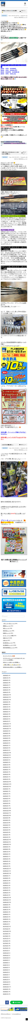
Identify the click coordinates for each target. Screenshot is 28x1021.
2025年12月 (6, 694)
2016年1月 (5, 979)
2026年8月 (5, 675)
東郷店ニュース (6, 626)
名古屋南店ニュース (7, 645)
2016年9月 (5, 960)
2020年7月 (5, 851)
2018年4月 (5, 916)
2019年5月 (5, 885)
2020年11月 (6, 842)
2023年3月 (5, 774)
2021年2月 (5, 834)
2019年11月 (6, 871)
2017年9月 (5, 933)
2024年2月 (5, 747)
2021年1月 (5, 837)
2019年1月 (5, 895)
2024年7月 (5, 735)
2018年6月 (5, 912)
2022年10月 (6, 786)
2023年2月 (5, 776)
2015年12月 (6, 982)
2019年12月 (6, 868)
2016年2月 (5, 977)
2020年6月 (5, 854)
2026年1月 (5, 692)
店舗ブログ (5, 638)
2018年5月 (5, 914)
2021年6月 (5, 825)
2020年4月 (5, 858)
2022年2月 (5, 805)
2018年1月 (5, 924)
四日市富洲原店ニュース (8, 647)
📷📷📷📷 (11, 141)
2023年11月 (6, 755)
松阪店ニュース (6, 633)
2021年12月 (6, 810)
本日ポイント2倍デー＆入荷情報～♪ (11, 662)
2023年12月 (6, 752)
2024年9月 (5, 731)
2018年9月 (5, 904)
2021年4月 (5, 829)
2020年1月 (5, 866)
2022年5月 (5, 798)
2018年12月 (6, 897)
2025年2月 (5, 718)
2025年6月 (5, 709)
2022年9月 (5, 788)
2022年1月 (5, 808)
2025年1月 (5, 721)
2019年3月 (5, 890)
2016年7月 (5, 965)
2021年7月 (5, 822)
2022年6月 (5, 796)
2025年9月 (5, 702)
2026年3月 (5, 687)
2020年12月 (6, 839)
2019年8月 (5, 878)
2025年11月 (6, 697)
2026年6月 (5, 680)
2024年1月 (5, 750)
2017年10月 (6, 931)
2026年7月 (5, 677)
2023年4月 (5, 772)
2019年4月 (5, 887)
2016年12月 (6, 953)
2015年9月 (5, 989)
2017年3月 (5, 948)
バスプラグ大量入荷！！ (7, 444)
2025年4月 (5, 714)
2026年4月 (5, 685)
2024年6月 (5, 738)
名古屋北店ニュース (7, 642)
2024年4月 (5, 743)
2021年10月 (6, 815)
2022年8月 (5, 791)
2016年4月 (5, 972)
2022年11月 (6, 784)
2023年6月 (5, 767)
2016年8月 (5, 962)
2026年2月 (5, 689)
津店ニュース (6, 628)
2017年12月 (6, 926)
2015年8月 (5, 991)
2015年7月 (5, 994)
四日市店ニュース (7, 630)
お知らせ (5, 640)
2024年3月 (5, 745)
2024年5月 (5, 740)
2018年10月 (6, 902)
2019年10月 (6, 873)
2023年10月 (6, 757)
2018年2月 (5, 921)
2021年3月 (5, 832)
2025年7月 (5, 706)
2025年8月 (5, 704)
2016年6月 (5, 967)
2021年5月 (5, 827)
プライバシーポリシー (6, 1014)
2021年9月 (5, 817)
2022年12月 (6, 781)
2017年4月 (5, 945)
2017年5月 (5, 943)
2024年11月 (6, 726)
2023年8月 (5, 762)
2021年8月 (5, 820)
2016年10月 (6, 957)
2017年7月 (5, 938)
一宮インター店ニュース (8, 623)
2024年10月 (6, 728)
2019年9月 (5, 875)
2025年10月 (6, 699)
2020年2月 (5, 863)
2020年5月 (5, 856)
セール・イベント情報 (8, 635)
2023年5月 (5, 769)
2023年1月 (5, 779)
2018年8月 (5, 907)
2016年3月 (5, 974)
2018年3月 (5, 919)
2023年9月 (5, 759)
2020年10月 (6, 844)
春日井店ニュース (23, 17)
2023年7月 (5, 764)
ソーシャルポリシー (16, 1014)
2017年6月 (5, 941)
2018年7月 (5, 909)
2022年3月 (5, 803)
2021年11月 (6, 813)
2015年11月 (6, 984)
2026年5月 (5, 682)
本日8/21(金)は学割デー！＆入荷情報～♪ (12, 667)
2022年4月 (5, 801)
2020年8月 (5, 849)
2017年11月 (6, 928)
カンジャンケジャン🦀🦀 (9, 655)
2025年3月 (5, 716)
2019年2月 (5, 892)
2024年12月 (6, 723)
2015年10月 (6, 986)
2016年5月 (5, 969)
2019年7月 (5, 880)
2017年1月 (5, 950)
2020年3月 (5, 861)
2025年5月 (5, 711)
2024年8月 (5, 733)
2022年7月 (5, 793)
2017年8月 (5, 936)
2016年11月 (6, 955)
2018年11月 (6, 899)
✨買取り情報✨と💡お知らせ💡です (12, 664)
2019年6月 (5, 883)
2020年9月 (5, 846)
